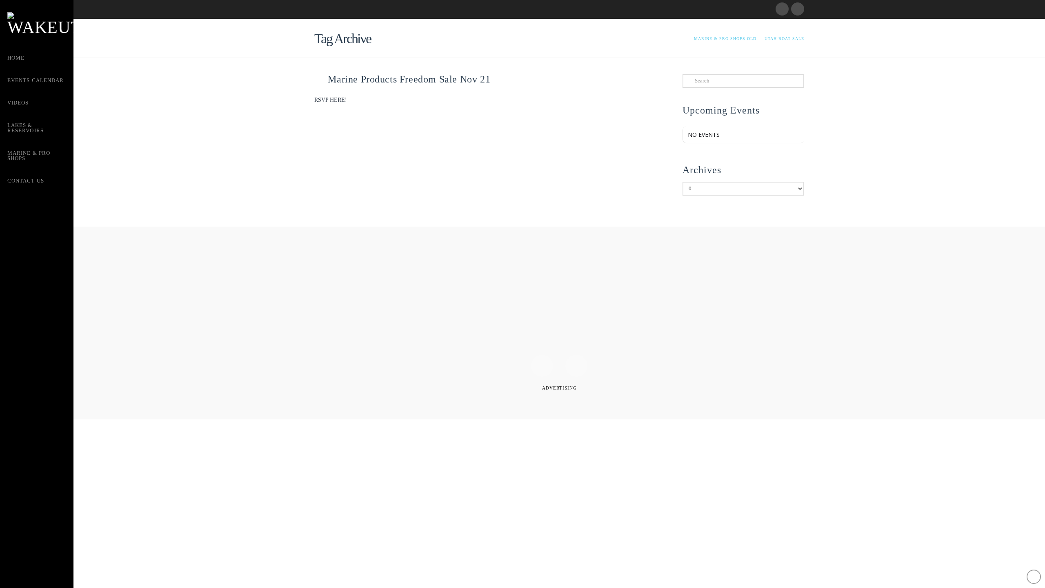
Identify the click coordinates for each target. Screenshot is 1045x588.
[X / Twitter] (797, 9)
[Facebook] (782, 9)
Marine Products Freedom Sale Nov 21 (409, 79)
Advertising (559, 387)
